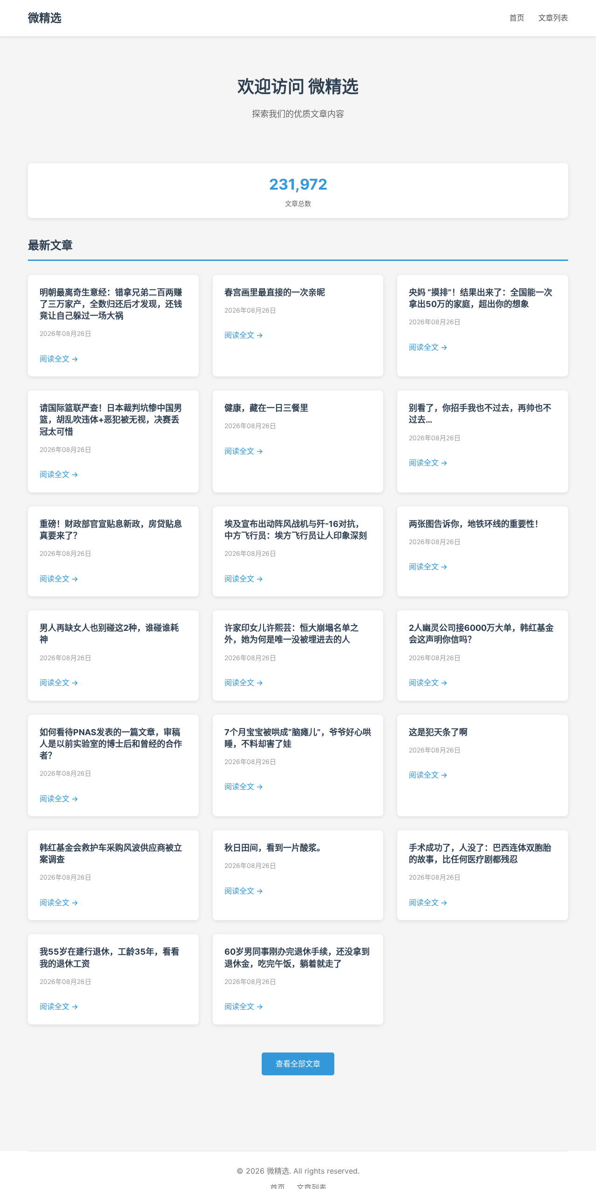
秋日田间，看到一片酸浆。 (274, 848)
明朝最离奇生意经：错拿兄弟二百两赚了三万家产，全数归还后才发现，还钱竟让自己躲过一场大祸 (111, 304)
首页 (516, 17)
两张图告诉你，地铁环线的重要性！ (476, 524)
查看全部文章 (298, 1063)
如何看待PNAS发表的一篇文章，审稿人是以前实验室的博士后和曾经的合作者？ (111, 743)
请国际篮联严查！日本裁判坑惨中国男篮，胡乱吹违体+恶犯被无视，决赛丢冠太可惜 (111, 419)
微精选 (44, 18)
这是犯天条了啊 (438, 732)
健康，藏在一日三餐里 (266, 408)
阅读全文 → (59, 358)
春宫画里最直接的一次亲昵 (274, 292)
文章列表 (553, 17)
